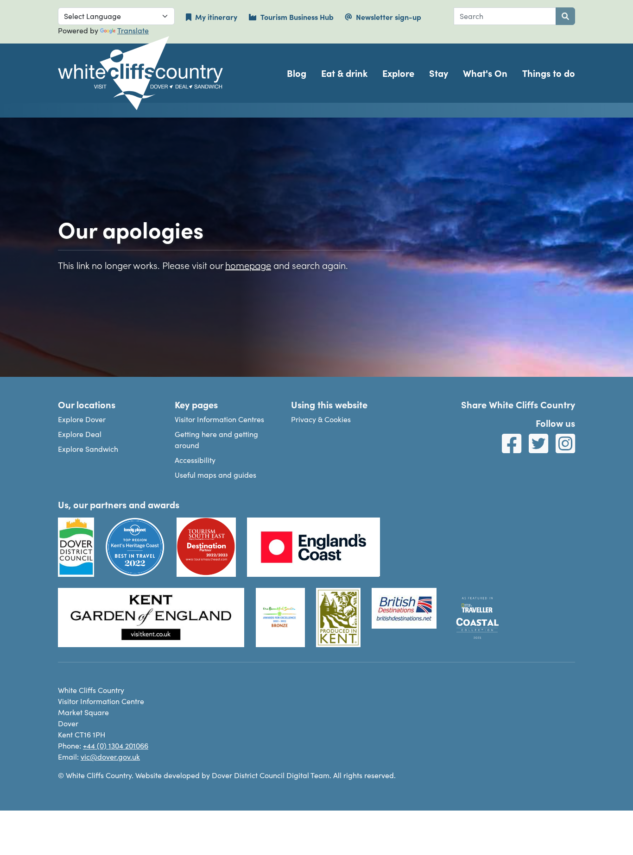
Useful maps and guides (215, 475)
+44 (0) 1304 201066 (115, 745)
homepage (248, 264)
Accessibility (195, 460)
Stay (438, 73)
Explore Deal (79, 434)
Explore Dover (82, 419)
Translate (133, 30)
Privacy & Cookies (321, 419)
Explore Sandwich (88, 449)
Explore (398, 73)
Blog (296, 73)
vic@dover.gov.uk (110, 756)
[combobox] (505, 16)
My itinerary (216, 17)
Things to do (548, 73)
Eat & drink (344, 73)
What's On (485, 73)
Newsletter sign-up (388, 17)
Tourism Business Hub (297, 17)
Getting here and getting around (216, 439)
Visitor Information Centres (219, 419)
